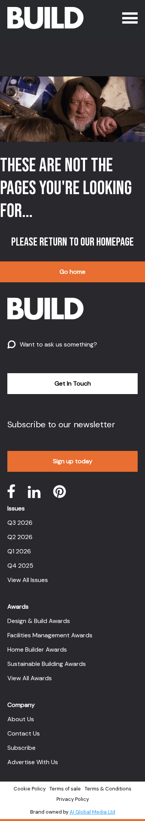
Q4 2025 (20, 566)
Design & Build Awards (38, 621)
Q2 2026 (19, 537)
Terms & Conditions (108, 788)
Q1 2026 (19, 551)
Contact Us (23, 733)
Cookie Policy (30, 788)
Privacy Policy (72, 799)
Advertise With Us (32, 762)
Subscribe (21, 748)
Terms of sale (65, 788)
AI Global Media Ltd (92, 812)
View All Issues (27, 580)
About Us (20, 719)
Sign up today (72, 461)
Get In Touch (73, 383)
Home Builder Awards (37, 649)
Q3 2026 (19, 523)
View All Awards (29, 678)
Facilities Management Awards (49, 635)
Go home (72, 272)
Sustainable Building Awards (46, 664)
